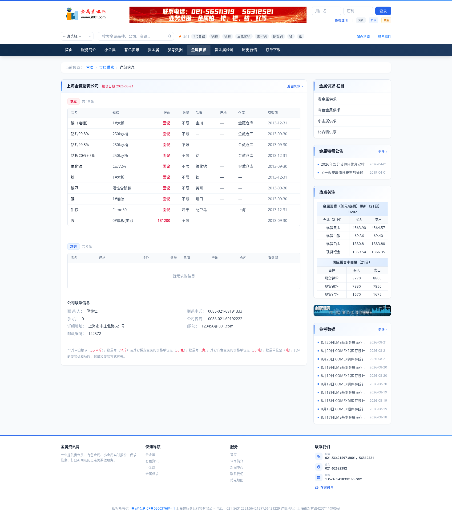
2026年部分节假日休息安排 (343, 164)
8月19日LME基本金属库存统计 (344, 367)
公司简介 (236, 461)
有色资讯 (131, 49)
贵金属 (153, 49)
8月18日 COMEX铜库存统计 (343, 400)
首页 (69, 49)
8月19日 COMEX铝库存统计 (343, 375)
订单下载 (273, 49)
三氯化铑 (243, 36)
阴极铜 (278, 36)
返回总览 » (295, 86)
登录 (383, 10)
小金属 (110, 49)
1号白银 (199, 36)
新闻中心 (236, 467)
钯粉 (214, 36)
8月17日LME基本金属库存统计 (344, 417)
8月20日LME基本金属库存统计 (344, 342)
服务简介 (88, 49)
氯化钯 (262, 36)
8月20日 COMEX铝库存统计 (343, 350)
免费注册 (341, 20)
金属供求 (198, 49)
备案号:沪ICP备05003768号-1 (153, 508)
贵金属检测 (224, 49)
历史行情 (249, 49)
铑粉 (227, 36)
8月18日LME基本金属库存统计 (344, 392)
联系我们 (384, 36)
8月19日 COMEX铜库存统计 (343, 384)
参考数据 (175, 49)
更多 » (382, 151)
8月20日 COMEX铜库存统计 (343, 359)
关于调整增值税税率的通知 (342, 172)
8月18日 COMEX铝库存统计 (343, 409)
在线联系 (327, 487)
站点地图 (363, 36)
